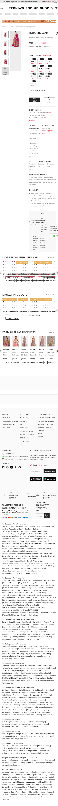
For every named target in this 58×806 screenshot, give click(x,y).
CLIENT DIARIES (25, 441)
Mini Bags (16, 712)
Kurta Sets (23, 646)
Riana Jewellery (40, 629)
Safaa (17, 568)
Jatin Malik (31, 595)
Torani (24, 566)
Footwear (49, 680)
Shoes (5, 707)
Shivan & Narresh (8, 536)
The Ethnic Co (39, 588)
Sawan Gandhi (7, 566)
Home (4, 27)
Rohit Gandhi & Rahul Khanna (13, 548)
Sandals (12, 707)
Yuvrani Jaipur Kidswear (34, 748)
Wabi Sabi (45, 585)
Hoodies (45, 668)
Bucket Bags (6, 712)
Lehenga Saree (24, 656)
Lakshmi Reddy (44, 746)
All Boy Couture (8, 753)
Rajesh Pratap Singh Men (28, 583)
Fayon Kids (6, 746)
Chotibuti (33, 746)
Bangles (41, 690)
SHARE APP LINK (50, 471)
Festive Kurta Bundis (44, 678)
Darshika (18, 590)
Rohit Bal (29, 546)
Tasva (4, 580)
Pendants (47, 695)
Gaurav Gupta (31, 551)
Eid (29, 760)
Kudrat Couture (9, 602)
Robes (52, 668)
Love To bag (6, 624)
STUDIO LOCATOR (8, 424)
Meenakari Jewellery (9, 697)
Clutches (40, 707)
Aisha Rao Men (38, 598)
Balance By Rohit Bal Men (30, 612)
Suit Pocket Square (34, 668)
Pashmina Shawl (18, 715)
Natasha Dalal (17, 526)
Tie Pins (22, 668)
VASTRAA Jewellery (48, 624)
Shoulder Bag (35, 712)
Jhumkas (48, 702)
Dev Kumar (27, 590)
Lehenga (23, 722)
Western (20, 678)
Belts (18, 707)
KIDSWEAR (36, 1)
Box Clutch (6, 715)
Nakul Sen (43, 539)
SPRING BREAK (34, 610)
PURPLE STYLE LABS (8, 418)
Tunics (50, 649)
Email (35, 465)
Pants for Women (36, 651)
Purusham (49, 588)
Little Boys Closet (8, 748)
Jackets (20, 654)
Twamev (17, 588)
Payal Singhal (19, 551)
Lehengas (5, 646)
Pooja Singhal (30, 526)
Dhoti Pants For (8, 727)
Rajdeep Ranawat (20, 544)
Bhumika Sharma (47, 556)
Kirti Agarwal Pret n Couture (26, 753)
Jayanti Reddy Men (48, 612)
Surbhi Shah (20, 558)
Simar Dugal (32, 566)
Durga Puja (29, 762)
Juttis (24, 707)
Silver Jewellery (8, 702)
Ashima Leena (29, 553)
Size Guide (47, 55)
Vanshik (43, 583)
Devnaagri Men (7, 593)
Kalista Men (36, 600)
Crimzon (36, 639)
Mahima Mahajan (24, 539)
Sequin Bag (46, 712)
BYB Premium (43, 753)
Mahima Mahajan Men (24, 602)
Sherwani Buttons (36, 671)
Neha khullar (38, 32)
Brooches (9, 683)
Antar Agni (50, 526)
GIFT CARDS (24, 428)
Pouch (4, 710)
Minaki (29, 629)
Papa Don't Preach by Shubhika (25, 541)
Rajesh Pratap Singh (36, 544)
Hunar (11, 627)
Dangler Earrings (37, 702)
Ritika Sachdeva (19, 639)
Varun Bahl (48, 553)
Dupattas (46, 654)
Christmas (39, 762)
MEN (15, 1)
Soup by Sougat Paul (10, 563)
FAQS (40, 433)
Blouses (14, 656)
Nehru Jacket (16, 665)
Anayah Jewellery (8, 632)
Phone (45, 465)
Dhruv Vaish (25, 580)
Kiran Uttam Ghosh (9, 539)
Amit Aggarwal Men (37, 593)
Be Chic (27, 634)
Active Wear (39, 680)
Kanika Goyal (26, 561)
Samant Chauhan (8, 558)
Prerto (29, 639)
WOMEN (6, 1)
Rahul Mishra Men (33, 605)
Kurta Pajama (7, 673)
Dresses (14, 649)
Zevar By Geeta (20, 627)
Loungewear (37, 675)
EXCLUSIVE (23, 421)
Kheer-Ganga (27, 588)
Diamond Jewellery (37, 700)
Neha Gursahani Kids (22, 751)
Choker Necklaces (28, 705)
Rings (35, 690)
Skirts (13, 654)
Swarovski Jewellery (27, 697)
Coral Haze (36, 634)
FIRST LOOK (6, 428)
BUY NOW (35, 100)
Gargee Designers (24, 600)
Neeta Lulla (6, 556)
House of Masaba (35, 563)
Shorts (4, 671)
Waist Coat (13, 668)
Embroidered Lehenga (36, 722)
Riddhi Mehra (50, 544)
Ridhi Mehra (39, 534)
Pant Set (30, 680)
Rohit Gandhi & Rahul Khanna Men (31, 607)
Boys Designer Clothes (10, 734)
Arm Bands (17, 695)
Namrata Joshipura (32, 556)
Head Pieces (42, 692)
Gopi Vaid (23, 563)
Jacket (23, 736)
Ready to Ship (7, 658)
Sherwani (31, 665)
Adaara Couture (8, 571)
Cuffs (21, 690)
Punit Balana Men (21, 593)
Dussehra (5, 762)
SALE (21, 424)
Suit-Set (25, 671)
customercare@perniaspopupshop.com (17, 459)
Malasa (41, 566)
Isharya (17, 622)
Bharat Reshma (7, 590)
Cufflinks (6, 678)
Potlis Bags (31, 707)
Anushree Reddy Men (44, 595)
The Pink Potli (18, 624)
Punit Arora (21, 605)
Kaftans (44, 649)
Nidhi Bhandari (7, 634)
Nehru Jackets (40, 734)
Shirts (24, 665)
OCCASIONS (24, 438)
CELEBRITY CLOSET (26, 431)
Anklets (25, 695)
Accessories (26, 675)
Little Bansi (24, 746)
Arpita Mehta (49, 563)
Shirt (35, 736)
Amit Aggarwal (17, 556)
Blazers (18, 671)
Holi (9, 760)
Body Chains (6, 695)
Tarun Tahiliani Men (9, 595)
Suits (45, 665)
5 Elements (19, 634)
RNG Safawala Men (9, 607)
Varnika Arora (49, 622)
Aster (5, 627)
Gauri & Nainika (29, 536)
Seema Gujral (31, 548)
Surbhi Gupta (51, 566)
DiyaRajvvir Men (9, 600)
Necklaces (5, 690)
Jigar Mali (41, 568)
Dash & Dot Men (14, 580)
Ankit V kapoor (49, 580)
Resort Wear (49, 651)
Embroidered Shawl (33, 715)
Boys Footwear (8, 738)
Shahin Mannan (7, 573)
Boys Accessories (21, 738)
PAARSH (49, 602)
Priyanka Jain (38, 561)
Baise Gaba (29, 534)
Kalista (51, 536)
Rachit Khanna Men (9, 598)
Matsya (17, 566)
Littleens (34, 751)
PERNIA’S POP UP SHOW (10, 421)
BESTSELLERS (24, 418)
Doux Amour (31, 632)
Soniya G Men (22, 610)
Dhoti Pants (24, 651)
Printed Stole (47, 715)
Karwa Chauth (7, 765)
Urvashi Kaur (20, 573)
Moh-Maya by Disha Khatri (32, 622)
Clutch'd (27, 624)
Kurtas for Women (41, 646)
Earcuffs (33, 692)
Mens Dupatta (7, 675)
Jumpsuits (28, 654)
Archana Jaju (8, 568)
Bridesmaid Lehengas (10, 651)
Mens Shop (6, 680)
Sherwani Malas (50, 675)
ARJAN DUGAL (51, 598)
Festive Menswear (18, 680)
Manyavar (49, 534)
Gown (20, 649)
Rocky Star (25, 531)
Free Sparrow (7, 751)
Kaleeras (25, 692)
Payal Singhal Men (9, 605)
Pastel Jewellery (8, 700)
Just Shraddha (7, 629)
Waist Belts (12, 710)
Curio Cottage (7, 622)
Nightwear (6, 656)
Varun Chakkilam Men (11, 615)
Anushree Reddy (8, 529)
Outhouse (35, 624)
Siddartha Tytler (43, 548)
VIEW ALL (50, 257)
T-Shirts (11, 671)
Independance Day (19, 760)
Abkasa (28, 598)
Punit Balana (6, 544)
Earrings (14, 690)
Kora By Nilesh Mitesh (29, 615)
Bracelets (27, 690)
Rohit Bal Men (34, 585)
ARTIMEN (21, 598)
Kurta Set (17, 724)
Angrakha (36, 673)
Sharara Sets (29, 649)
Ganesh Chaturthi (17, 762)
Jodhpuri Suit (19, 673)
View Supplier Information (47, 132)
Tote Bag (25, 712)
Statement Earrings (22, 702)
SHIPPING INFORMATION (46, 418)
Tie (3, 683)
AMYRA (4, 637)
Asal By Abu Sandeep (23, 529)
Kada (53, 705)
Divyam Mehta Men (10, 583)
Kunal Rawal (8, 588)
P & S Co (15, 746)
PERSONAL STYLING (27, 434)
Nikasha (39, 553)
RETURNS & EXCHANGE (46, 421)
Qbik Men (21, 595)
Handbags (49, 707)
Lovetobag (21, 632)
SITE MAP (41, 437)
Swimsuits (37, 654)
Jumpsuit (17, 675)
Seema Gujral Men (9, 610)
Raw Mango (6, 526)
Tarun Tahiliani (7, 551)
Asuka (52, 585)
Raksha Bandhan (38, 760)
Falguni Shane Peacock (10, 531)
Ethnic (13, 678)
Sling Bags (31, 710)
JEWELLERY (24, 1)
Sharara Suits (7, 724)
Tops (37, 649)
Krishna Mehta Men (40, 590)
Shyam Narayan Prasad (11, 561)
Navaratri (50, 760)
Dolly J (35, 529)
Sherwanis (6, 649)
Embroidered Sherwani (10, 736)
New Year (18, 765)
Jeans (47, 671)
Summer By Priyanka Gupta (12, 534)
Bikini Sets (6, 654)
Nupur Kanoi (6, 541)
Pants (50, 665)
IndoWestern (30, 678)
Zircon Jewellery (42, 697)
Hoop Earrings (15, 705)
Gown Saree (36, 656)
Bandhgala (45, 673)
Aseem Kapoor (31, 573)
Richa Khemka (26, 568)
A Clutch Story (42, 632)
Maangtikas (16, 692)
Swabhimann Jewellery (37, 627)
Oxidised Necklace (44, 705)
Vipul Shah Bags (48, 634)
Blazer (29, 736)
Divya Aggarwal (33, 558)
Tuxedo (28, 673)
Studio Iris (19, 571)
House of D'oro (20, 629)
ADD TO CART (49, 100)
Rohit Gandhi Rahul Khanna (12, 553)
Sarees (30, 646)
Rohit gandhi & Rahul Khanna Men (14, 585)
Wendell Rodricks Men (10, 612)
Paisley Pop (48, 637)
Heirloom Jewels (36, 695)
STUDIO (47, 1)
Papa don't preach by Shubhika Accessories (25, 637)
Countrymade (37, 580)
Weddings (48, 762)
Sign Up (46, 516)
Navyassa (20, 748)
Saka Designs (44, 751)
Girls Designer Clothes (10, 722)
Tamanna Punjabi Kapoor (34, 571)
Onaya (18, 536)
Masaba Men (40, 602)
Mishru (35, 539)
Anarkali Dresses (34, 724)
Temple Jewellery (22, 700)
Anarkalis (13, 646)
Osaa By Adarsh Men (39, 531)
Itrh (34, 568)
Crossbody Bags (43, 710)
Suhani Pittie (6, 639)
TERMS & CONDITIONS (46, 424)
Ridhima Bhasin (9, 546)
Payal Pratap (43, 541)
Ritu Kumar (20, 546)
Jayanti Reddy (41, 536)
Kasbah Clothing (48, 600)
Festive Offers (19, 658)
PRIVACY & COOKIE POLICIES (45, 429)
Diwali (4, 760)
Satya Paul (41, 526)
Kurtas (39, 665)
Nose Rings (6, 692)
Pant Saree (46, 656)
